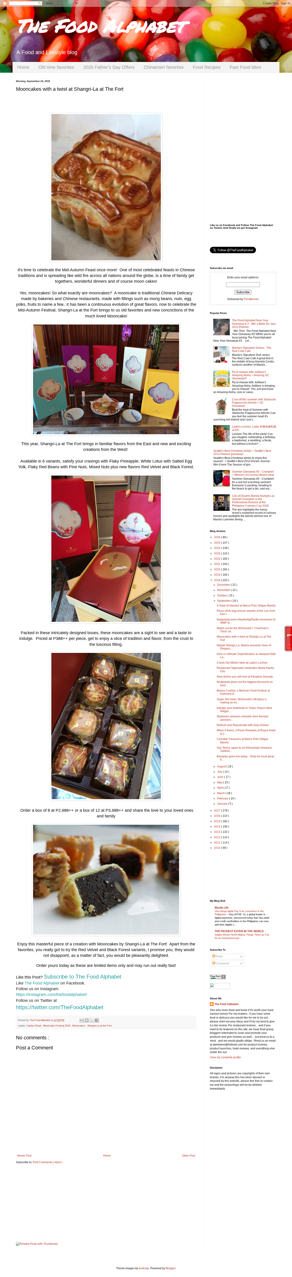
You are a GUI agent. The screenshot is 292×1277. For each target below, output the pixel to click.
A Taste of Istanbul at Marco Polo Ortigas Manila (246, 605)
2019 (217, 574)
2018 (217, 580)
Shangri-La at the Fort (99, 1025)
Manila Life (222, 907)
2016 (217, 815)
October (222, 595)
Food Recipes (207, 67)
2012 (217, 837)
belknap (144, 1268)
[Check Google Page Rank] (218, 978)
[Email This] (81, 1020)
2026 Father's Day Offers (109, 67)
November (224, 590)
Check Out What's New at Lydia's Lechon (242, 662)
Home (23, 67)
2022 (217, 558)
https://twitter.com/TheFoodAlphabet (59, 1007)
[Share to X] (91, 1020)
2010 (217, 847)
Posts (219, 956)
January (222, 803)
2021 (217, 564)
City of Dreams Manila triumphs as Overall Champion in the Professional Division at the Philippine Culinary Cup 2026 (253, 500)
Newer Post (24, 1155)
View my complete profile (225, 1057)
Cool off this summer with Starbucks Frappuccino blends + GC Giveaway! (254, 403)
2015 (217, 821)
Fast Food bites (245, 67)
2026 (217, 537)
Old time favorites (56, 67)
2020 (217, 569)
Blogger (170, 1268)
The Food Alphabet (100, 25)
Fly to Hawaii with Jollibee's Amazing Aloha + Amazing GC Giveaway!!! (250, 375)
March (221, 793)
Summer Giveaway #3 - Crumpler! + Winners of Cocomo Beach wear (253, 473)
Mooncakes (79, 1025)
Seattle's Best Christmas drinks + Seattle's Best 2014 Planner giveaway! (242, 452)
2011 (217, 842)
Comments (222, 963)
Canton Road (34, 1025)
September (224, 600)
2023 (217, 553)
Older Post (188, 1155)
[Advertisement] (106, 1203)
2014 (217, 826)
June (220, 777)
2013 (217, 831)
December (224, 584)
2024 (217, 548)
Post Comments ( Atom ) (48, 1162)
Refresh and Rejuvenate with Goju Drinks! (243, 725)
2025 (217, 542)
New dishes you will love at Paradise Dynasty (245, 676)
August (222, 766)
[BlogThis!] (86, 1020)
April (220, 787)
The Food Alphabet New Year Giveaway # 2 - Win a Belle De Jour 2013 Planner (254, 324)
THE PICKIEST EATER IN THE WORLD (239, 931)
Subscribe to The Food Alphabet (82, 977)
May (220, 782)
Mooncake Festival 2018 (57, 1025)
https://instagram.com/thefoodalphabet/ (51, 994)
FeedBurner (251, 299)
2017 (217, 810)
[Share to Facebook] (96, 1020)
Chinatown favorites (164, 67)
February (223, 798)
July (220, 771)
